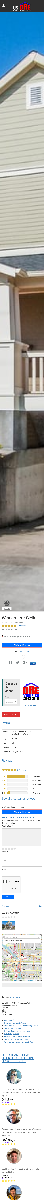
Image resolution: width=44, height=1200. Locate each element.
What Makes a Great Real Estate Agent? (19, 1042)
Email (5, 860)
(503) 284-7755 (16, 997)
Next (40, 906)
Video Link (5, 1102)
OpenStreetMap (29, 980)
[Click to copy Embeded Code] (33, 663)
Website (5, 869)
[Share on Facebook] (10, 663)
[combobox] (11, 701)
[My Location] (21, 941)
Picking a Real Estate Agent (15, 1023)
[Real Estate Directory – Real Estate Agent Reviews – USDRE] (22, 6)
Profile (6, 722)
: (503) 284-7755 (10, 629)
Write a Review (22, 645)
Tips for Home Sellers (12, 1028)
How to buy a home (11, 1033)
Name (5, 851)
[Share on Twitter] (17, 663)
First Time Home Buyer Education (17, 1036)
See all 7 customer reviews (18, 798)
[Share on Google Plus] (25, 663)
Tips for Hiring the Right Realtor (16, 1039)
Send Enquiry (23, 651)
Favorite (2, 661)
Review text (7, 826)
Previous (5, 906)
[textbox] (11, 702)
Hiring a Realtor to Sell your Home (17, 1031)
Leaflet (15, 980)
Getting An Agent (10, 1020)
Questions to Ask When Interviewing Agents (21, 1025)
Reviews (7, 760)
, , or (31, 706)
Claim (7, 608)
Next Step (9, 714)
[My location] (22, 985)
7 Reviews (22, 625)
